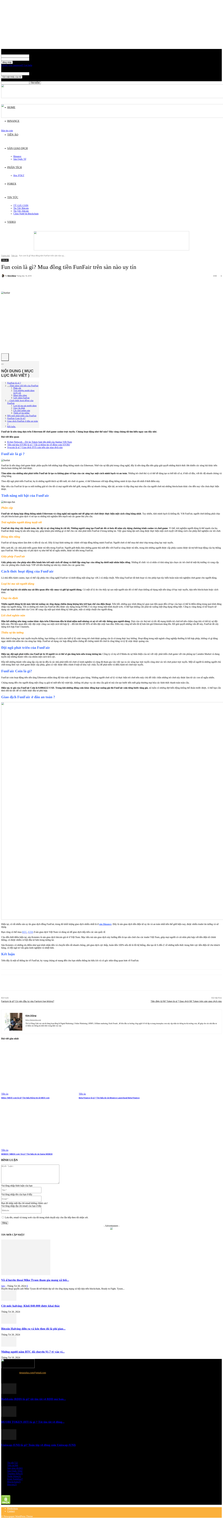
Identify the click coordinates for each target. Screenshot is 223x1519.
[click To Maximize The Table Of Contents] (5, 357)
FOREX (11, 183)
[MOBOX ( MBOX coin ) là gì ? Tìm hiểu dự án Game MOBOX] (38, 1125)
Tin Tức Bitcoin (21, 208)
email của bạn (35, 73)
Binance (17, 156)
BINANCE (13, 120)
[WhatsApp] (39, 983)
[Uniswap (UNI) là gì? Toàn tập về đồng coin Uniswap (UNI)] (8, 1439)
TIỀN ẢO (12, 134)
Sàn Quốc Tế (19, 159)
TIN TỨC (12, 197)
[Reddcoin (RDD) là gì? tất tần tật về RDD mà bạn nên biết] (8, 1393)
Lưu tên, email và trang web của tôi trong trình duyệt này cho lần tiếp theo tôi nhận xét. (46, 1217)
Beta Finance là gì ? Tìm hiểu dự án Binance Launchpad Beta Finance (109, 1098)
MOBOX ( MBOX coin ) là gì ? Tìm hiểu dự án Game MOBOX (26, 1154)
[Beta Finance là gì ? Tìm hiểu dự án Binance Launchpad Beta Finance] (116, 1069)
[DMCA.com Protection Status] (5, 1503)
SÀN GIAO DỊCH (17, 148)
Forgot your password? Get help (16, 65)
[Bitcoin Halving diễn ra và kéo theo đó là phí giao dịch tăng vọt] (8, 1323)
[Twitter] (17, 983)
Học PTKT (18, 175)
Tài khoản (34, 56)
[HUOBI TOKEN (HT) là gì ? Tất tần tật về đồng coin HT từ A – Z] (8, 1416)
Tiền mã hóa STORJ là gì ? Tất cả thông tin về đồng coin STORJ (38, 444)
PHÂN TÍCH (14, 167)
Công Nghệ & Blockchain (26, 213)
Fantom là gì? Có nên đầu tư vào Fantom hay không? (27, 1001)
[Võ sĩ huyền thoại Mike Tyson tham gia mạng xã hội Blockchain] (25, 1274)
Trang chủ (5, 255)
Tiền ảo (14, 255)
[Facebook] (6, 983)
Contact (11, 1511)
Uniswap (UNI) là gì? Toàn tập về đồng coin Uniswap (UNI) (38, 1445)
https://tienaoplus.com (33, 1020)
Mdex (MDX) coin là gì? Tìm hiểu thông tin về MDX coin (25, 1098)
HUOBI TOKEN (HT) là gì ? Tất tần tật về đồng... (32, 1422)
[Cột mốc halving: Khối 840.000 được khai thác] (8, 1300)
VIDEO (11, 221)
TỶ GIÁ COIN (20, 205)
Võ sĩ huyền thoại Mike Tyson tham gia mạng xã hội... (35, 1280)
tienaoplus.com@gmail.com (32, 1372)
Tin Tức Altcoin (21, 211)
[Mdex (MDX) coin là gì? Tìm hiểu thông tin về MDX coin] (38, 1069)
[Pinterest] (28, 983)
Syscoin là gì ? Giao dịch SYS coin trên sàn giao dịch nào (35, 447)
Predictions (12, 1508)
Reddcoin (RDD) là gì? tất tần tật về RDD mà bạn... (33, 1399)
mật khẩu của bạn (37, 59)
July (3, 1286)
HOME (11, 107)
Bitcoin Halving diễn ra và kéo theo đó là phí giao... (33, 1328)
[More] (74, 284)
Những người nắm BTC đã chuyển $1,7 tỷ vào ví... (33, 1351)
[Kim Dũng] (3, 275)
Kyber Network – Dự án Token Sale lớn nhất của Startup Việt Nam (39, 442)
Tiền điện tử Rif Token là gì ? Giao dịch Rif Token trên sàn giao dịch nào (186, 1001)
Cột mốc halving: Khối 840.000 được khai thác (30, 1305)
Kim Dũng (12, 276)
